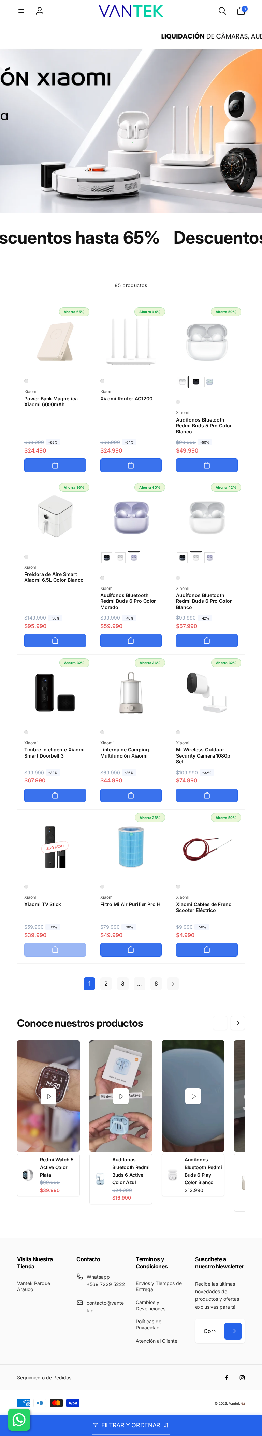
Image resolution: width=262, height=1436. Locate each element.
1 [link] (89, 983)
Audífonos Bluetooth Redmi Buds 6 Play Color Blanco (203, 1171)
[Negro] (26, 732)
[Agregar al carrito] (55, 465)
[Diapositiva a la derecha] (238, 1023)
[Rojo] (178, 887)
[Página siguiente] (173, 983)
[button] (21, 10)
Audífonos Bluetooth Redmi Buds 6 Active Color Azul (130, 1171)
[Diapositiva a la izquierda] (220, 1023)
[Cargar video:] (48, 1096)
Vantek (234, 1403)
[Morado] (102, 578)
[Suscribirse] (233, 1331)
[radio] (182, 382)
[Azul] (102, 887)
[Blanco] (26, 381)
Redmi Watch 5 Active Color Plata (57, 1167)
